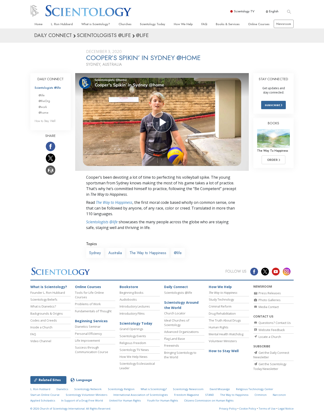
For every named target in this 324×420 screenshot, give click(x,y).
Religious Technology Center (254, 389)
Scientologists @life (48, 87)
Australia (115, 253)
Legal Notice (286, 408)
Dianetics (62, 389)
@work (42, 107)
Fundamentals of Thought (93, 311)
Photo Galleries (269, 300)
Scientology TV (244, 11)
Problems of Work (88, 304)
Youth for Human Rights (162, 400)
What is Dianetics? (43, 306)
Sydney (95, 253)
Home (38, 24)
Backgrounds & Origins (46, 313)
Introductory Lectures (135, 306)
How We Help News (134, 357)
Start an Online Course (45, 395)
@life (178, 253)
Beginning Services (91, 321)
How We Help (183, 24)
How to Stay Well (45, 121)
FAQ (204, 24)
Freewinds (171, 345)
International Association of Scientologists (140, 395)
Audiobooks (128, 299)
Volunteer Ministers (223, 341)
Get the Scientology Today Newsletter (269, 366)
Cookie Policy (247, 408)
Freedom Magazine (186, 395)
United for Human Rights (125, 400)
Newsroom (283, 24)
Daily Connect (176, 287)
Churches (125, 24)
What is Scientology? (95, 24)
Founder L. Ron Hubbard (47, 292)
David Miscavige (220, 389)
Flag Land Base (174, 338)
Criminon (261, 395)
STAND (209, 395)
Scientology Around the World (181, 305)
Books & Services (228, 24)
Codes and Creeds (43, 320)
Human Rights (218, 327)
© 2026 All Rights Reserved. (70, 408)
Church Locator (174, 313)
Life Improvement (87, 340)
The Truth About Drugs (225, 320)
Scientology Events (133, 336)
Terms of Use (267, 408)
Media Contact (268, 307)
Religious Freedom (133, 343)
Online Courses (258, 24)
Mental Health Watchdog (226, 334)
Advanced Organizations (181, 332)
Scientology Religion (121, 389)
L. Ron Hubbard (62, 24)
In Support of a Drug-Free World (82, 400)
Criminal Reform (220, 306)
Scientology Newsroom (188, 389)
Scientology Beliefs (43, 299)
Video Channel (40, 341)
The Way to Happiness (114, 202)
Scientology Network (88, 389)
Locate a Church (269, 337)
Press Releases (269, 293)
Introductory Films (132, 313)
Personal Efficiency (88, 333)
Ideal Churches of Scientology (176, 322)
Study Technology (221, 299)
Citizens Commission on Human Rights (208, 400)
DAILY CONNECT (50, 79)
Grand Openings (131, 329)
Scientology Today (152, 24)
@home (43, 112)
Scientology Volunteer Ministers (86, 395)
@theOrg (44, 101)
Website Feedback (271, 330)
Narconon (279, 395)
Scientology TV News (134, 350)
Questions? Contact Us (274, 323)
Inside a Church (41, 327)
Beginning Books (131, 292)
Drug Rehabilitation (222, 313)
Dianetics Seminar (88, 326)
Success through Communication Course (91, 349)
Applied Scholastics (42, 400)
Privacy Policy (228, 408)
